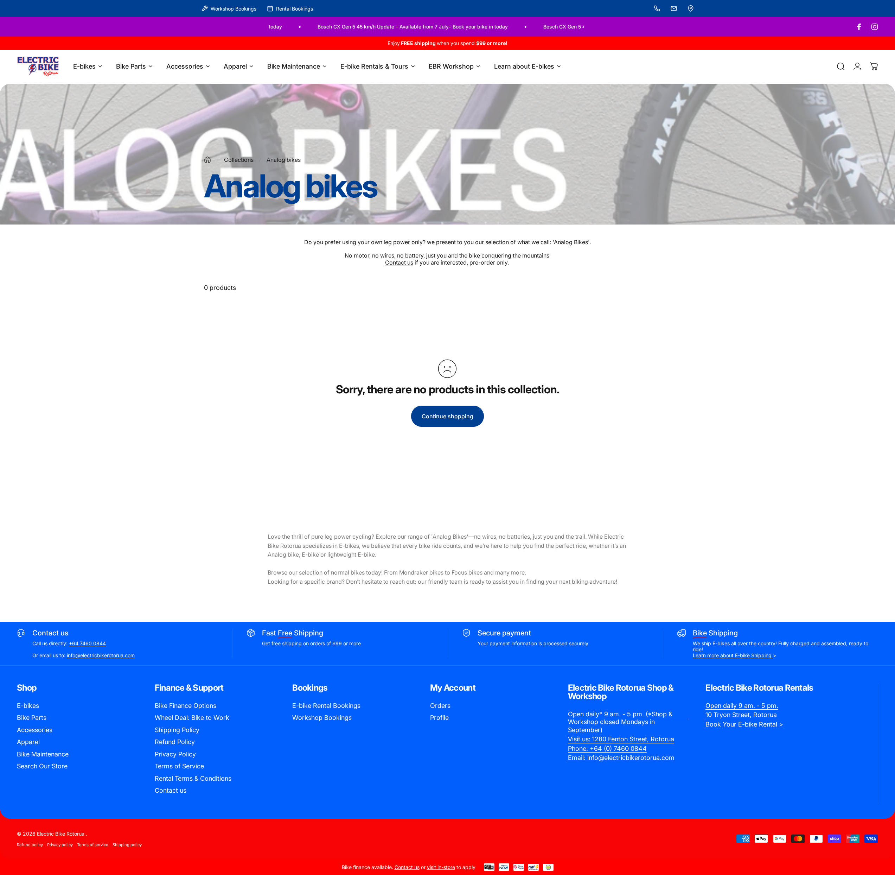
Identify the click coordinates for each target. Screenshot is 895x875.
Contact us (399, 262)
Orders (440, 705)
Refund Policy (175, 742)
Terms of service (92, 844)
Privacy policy (60, 844)
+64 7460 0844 (87, 643)
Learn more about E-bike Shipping (733, 655)
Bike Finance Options (185, 705)
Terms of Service (179, 766)
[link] (628, 722)
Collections (239, 159)
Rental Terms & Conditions (193, 778)
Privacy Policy (175, 754)
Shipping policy (127, 844)
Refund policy (30, 844)
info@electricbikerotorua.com (101, 655)
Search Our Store (42, 766)
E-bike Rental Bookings (326, 705)
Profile (439, 717)
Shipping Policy (177, 730)
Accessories (34, 730)
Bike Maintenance (43, 754)
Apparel (28, 742)
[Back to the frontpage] (207, 159)
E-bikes (28, 705)
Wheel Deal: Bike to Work (192, 717)
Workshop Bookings (322, 717)
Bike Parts (31, 717)
